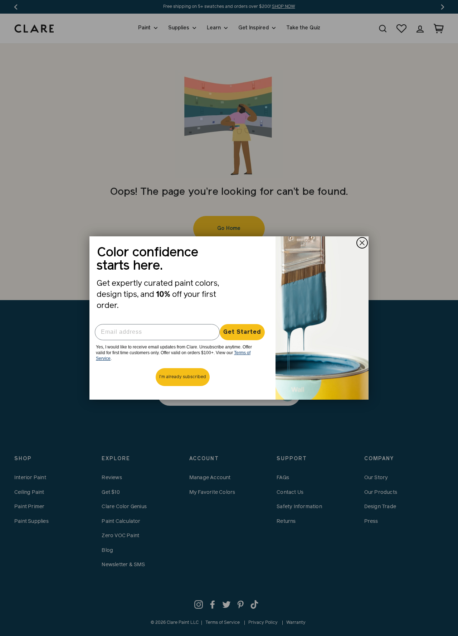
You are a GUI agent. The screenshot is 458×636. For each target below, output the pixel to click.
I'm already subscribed (182, 377)
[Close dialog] (362, 242)
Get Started (242, 332)
